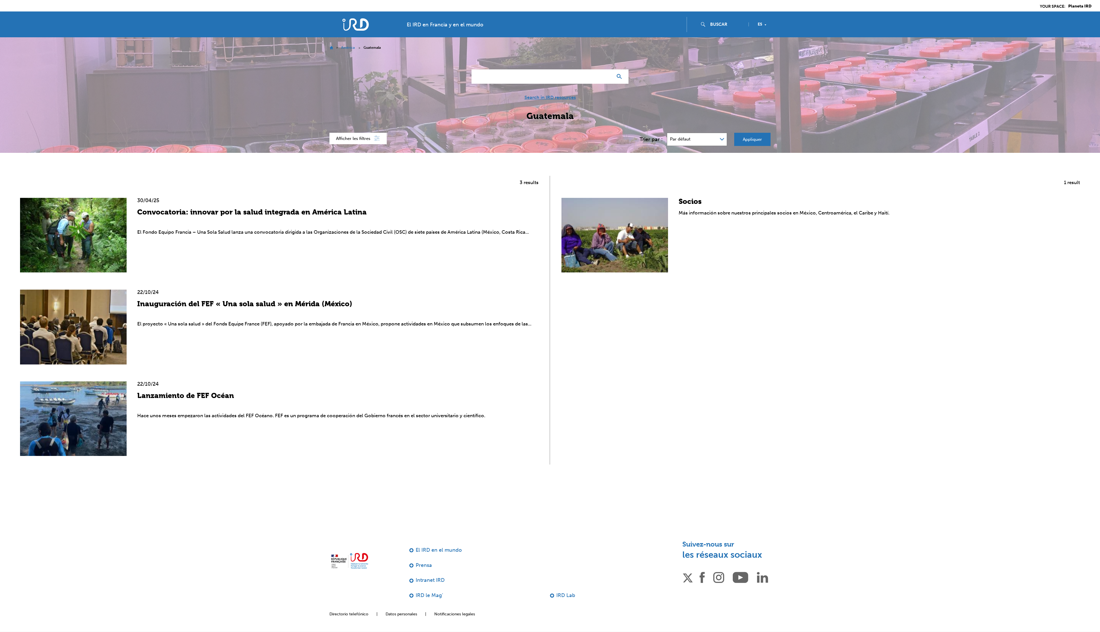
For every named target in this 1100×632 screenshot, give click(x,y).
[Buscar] (620, 76)
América (348, 48)
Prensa (424, 565)
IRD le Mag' (429, 595)
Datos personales (401, 614)
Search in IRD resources (550, 97)
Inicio (331, 47)
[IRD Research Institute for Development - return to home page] (349, 561)
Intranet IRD (430, 580)
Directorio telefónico (348, 614)
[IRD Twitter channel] (687, 577)
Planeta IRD (1079, 6)
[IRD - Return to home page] (355, 24)
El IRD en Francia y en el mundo (445, 24)
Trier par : (651, 139)
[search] (727, 24)
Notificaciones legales (454, 614)
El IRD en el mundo (439, 550)
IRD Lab (565, 595)
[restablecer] (606, 76)
